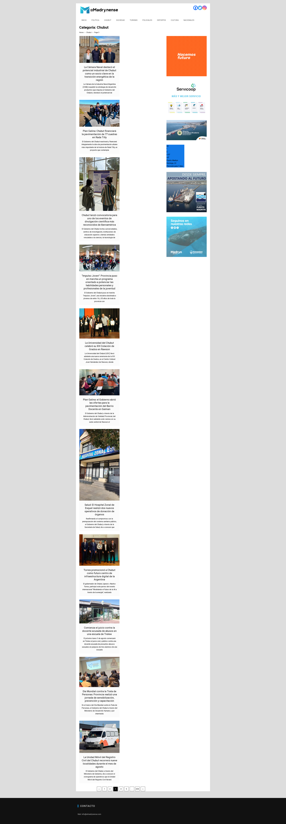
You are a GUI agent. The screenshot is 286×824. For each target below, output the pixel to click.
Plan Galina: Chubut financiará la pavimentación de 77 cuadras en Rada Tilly (99, 134)
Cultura (175, 20)
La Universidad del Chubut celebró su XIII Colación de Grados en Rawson (99, 346)
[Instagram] (204, 8)
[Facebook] (195, 8)
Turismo (134, 20)
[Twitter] (200, 8)
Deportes (161, 20)
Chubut (107, 20)
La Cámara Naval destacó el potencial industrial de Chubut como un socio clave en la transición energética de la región (99, 73)
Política (95, 20)
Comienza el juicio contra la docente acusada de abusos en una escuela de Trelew (99, 630)
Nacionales (189, 20)
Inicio (84, 20)
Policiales (147, 20)
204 (137, 789)
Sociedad (120, 20)
